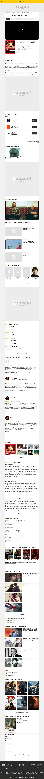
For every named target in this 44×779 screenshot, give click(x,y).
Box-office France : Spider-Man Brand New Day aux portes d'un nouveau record (30, 603)
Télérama (12, 345)
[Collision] (17, 554)
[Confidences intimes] (26, 554)
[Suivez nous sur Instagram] (8, 765)
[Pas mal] (7, 335)
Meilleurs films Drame (32, 562)
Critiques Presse (12, 324)
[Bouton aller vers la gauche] (35, 19)
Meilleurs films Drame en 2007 (10, 563)
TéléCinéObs (13, 340)
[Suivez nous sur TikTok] (12, 765)
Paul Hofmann (29, 43)
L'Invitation (19, 718)
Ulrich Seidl (19, 42)
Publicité (17, 772)
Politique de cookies (28, 772)
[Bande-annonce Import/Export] (10, 47)
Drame (30, 41)
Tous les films (13, 12)
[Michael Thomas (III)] (9, 272)
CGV (23, 772)
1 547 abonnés (12, 379)
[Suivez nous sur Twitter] (5, 765)
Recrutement (13, 772)
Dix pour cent (7, 746)
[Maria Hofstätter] (35, 272)
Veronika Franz (27, 42)
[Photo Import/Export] (10, 449)
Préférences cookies (35, 772)
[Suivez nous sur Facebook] (2, 765)
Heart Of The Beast (8, 738)
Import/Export (10, 620)
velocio (12, 377)
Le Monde (13, 331)
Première (12, 334)
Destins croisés (10, 673)
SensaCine (40, 764)
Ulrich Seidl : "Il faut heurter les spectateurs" (18, 222)
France (20, 520)
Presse (19, 46)
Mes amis (29, 46)
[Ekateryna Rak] (26, 272)
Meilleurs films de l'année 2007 (21, 562)
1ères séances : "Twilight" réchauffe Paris (29, 229)
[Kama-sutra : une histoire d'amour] (35, 554)
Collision (17, 559)
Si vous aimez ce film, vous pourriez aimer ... (21, 547)
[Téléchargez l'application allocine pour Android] (23, 764)
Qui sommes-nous (7, 772)
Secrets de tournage (13, 462)
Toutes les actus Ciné (22, 614)
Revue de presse (13, 773)
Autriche (17, 520)
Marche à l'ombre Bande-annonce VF (11, 708)
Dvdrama (12, 329)
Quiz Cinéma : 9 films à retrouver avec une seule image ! (30, 593)
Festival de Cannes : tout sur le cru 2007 (30, 255)
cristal (11, 417)
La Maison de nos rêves (9, 734)
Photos (8, 442)
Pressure (7, 740)
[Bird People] (9, 554)
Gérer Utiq (32, 773)
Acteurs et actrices (12, 265)
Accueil (7, 12)
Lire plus (7, 392)
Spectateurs (23, 46)
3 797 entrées (18, 533)
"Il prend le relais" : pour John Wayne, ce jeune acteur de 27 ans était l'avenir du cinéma (30, 649)
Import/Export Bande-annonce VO (12, 157)
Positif (12, 332)
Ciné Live (12, 327)
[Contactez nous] (7, 768)
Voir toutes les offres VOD (22, 139)
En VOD (7, 116)
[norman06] (7, 398)
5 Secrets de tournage (22, 513)
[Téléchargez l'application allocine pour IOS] (20, 764)
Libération (13, 338)
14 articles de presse (22, 353)
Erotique (34, 41)
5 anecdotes (18, 531)
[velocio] (7, 378)
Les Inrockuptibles (14, 346)
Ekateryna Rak (35, 43)
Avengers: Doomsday (9, 744)
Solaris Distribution (19, 521)
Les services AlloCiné (26, 773)
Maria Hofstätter (35, 277)
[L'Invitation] (10, 725)
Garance (6, 742)
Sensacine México (36, 767)
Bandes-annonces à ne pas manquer (22, 712)
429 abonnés (12, 399)
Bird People (9, 559)
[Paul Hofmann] (17, 272)
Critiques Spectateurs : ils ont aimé (18, 358)
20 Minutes (13, 326)
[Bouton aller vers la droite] (37, 19)
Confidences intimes (27, 559)
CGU (21, 772)
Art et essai (9, 675)
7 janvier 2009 (19, 41)
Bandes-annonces (12, 146)
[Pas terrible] (7, 341)
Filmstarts (33, 764)
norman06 (12, 397)
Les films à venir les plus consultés (22, 754)
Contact (2, 772)
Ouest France (13, 341)
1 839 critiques (18, 399)
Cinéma (10, 12)
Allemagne (23, 520)
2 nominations (18, 523)
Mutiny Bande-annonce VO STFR (22, 708)
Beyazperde (33, 765)
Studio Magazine (14, 343)
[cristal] (7, 418)
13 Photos (22, 457)
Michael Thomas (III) (22, 43)
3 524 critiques (18, 379)
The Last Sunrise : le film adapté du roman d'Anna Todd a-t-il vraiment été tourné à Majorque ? (30, 584)
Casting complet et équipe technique (22, 282)
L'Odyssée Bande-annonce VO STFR (33, 708)
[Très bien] (7, 327)
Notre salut (7, 736)
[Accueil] (21, 1)
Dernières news (11, 199)
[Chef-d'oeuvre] (7, 326)
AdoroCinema (39, 765)
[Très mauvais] (7, 346)
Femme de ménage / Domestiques (13, 672)
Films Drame (18, 12)
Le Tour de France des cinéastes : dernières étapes (30, 242)
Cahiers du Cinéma (14, 335)
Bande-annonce (20, 722)
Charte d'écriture (19, 773)
